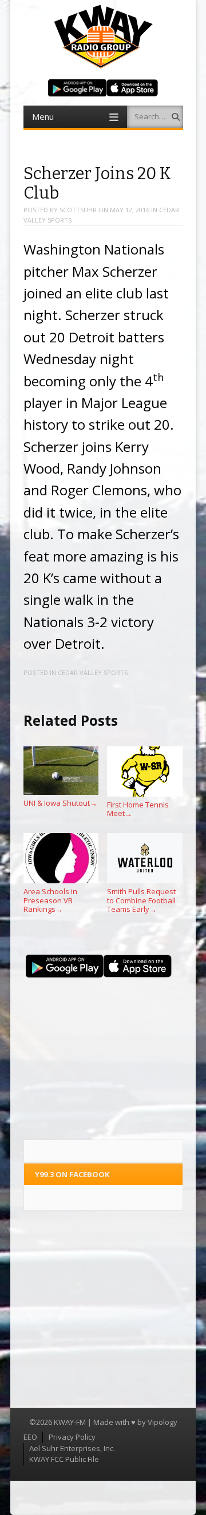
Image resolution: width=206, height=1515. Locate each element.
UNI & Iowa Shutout (60, 803)
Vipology (162, 1422)
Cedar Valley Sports (93, 672)
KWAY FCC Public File (64, 1459)
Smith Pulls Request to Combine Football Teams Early (141, 900)
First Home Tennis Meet (138, 808)
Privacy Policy (72, 1437)
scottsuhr (78, 209)
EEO (30, 1437)
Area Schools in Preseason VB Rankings (50, 900)
